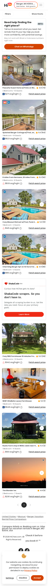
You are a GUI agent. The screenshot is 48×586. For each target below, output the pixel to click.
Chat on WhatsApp (24, 46)
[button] (26, 5)
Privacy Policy (30, 570)
